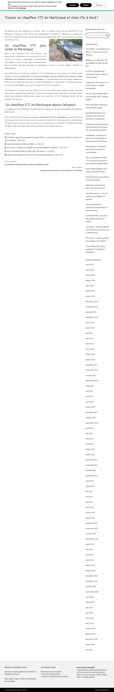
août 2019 (90, 597)
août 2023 (90, 386)
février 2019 (90, 628)
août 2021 (90, 481)
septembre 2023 (92, 380)
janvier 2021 (90, 518)
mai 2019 (89, 613)
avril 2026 (89, 264)
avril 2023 (89, 396)
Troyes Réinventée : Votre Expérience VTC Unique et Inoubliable (95, 249)
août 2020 (90, 544)
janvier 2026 (90, 280)
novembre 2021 (92, 465)
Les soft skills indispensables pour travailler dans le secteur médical (97, 96)
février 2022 (90, 449)
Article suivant (61, 169)
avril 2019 (89, 618)
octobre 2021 (91, 470)
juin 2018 (89, 650)
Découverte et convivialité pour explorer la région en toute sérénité (96, 149)
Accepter (72, 5)
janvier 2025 (90, 296)
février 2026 (90, 275)
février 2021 (90, 512)
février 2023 (90, 407)
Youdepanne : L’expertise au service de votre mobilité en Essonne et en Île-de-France (96, 138)
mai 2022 (89, 433)
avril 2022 (89, 439)
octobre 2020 (91, 533)
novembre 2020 (92, 528)
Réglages (22, 8)
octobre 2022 (91, 417)
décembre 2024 (91, 301)
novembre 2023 (92, 370)
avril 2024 (89, 343)
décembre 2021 (91, 460)
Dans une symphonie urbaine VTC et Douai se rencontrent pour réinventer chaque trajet (97, 160)
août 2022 (90, 428)
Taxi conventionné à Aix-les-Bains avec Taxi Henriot (26, 151)
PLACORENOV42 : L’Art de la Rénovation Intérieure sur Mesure (96, 218)
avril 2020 (89, 555)
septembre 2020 (92, 539)
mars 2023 (90, 402)
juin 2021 (89, 491)
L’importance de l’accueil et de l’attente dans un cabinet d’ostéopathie (97, 85)
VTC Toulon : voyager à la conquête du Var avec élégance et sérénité (32, 147)
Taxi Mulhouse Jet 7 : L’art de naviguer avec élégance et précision (96, 196)
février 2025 (90, 291)
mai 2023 (89, 391)
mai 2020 (89, 549)
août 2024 (90, 322)
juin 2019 (89, 607)
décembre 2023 (91, 365)
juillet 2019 (90, 602)
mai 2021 (89, 497)
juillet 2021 (90, 486)
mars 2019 (90, 623)
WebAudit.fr (105, 690)
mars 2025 (90, 286)
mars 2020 (90, 560)
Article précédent (26, 163)
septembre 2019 (92, 592)
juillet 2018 (90, 644)
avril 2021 (89, 502)
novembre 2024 (92, 307)
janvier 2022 (90, 454)
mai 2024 (89, 338)
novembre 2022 (92, 412)
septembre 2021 (92, 476)
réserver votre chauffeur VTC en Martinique (49, 117)
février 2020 (90, 565)
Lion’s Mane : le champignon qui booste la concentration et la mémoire (97, 52)
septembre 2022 (92, 423)
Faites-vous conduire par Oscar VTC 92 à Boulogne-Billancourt (30, 155)
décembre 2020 (91, 523)
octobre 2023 (91, 375)
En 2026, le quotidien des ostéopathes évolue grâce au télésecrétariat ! (97, 74)
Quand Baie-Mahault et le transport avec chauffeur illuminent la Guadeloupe (95, 116)
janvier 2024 (90, 359)
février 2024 (90, 354)
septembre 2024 (92, 317)
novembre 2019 (92, 581)
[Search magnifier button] (106, 35)
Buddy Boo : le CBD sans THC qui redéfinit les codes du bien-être (97, 63)
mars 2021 (90, 507)
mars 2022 (90, 444)
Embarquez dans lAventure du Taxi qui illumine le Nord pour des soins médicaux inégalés (97, 127)
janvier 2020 (90, 570)
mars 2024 (90, 349)
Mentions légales (22, 690)
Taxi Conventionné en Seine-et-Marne (21, 144)
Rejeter (85, 5)
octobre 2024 (91, 312)
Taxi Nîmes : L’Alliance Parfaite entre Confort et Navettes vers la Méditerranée (97, 230)
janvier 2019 (90, 634)
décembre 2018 (91, 639)
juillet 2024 (90, 328)
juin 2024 (89, 333)
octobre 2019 (91, 586)
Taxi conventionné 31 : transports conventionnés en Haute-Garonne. (96, 207)
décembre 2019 (91, 576)
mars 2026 (90, 270)
